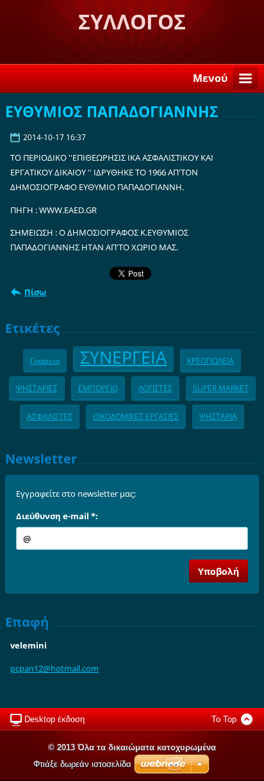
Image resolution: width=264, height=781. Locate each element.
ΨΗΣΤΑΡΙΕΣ (37, 388)
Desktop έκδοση (54, 719)
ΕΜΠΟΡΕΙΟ (98, 388)
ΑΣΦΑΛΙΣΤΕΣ (49, 416)
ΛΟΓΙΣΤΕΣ (155, 388)
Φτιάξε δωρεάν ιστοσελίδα (82, 764)
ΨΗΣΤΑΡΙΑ (218, 416)
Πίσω (35, 292)
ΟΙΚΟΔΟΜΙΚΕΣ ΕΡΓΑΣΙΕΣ (136, 416)
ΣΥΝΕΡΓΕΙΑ (123, 357)
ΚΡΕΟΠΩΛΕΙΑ (210, 360)
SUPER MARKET (221, 388)
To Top (223, 719)
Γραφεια (45, 360)
